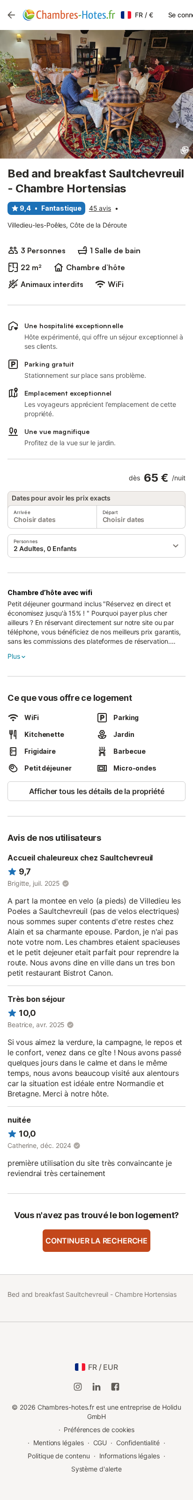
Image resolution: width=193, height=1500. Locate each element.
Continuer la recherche (96, 1240)
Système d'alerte (96, 1469)
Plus (13, 656)
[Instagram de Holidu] (77, 1386)
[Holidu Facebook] (115, 1386)
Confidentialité (138, 1443)
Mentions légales (58, 1443)
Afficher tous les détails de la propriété (96, 791)
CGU (100, 1443)
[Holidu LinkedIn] (96, 1386)
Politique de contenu (58, 1456)
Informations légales (129, 1456)
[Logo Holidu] (68, 15)
